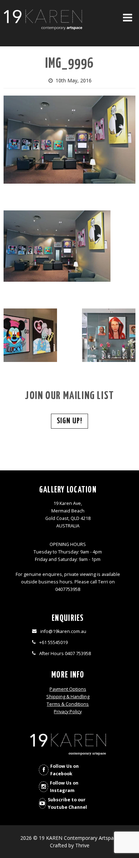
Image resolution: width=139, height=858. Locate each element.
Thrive (82, 845)
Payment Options (68, 689)
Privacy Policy (68, 712)
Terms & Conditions (68, 704)
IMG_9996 (69, 64)
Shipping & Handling (67, 697)
